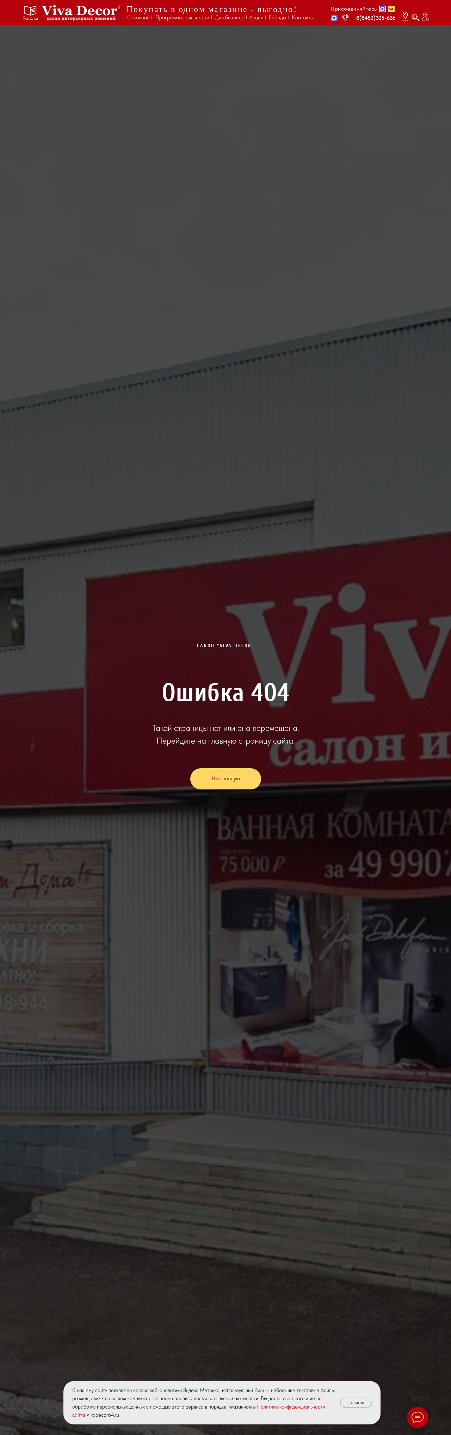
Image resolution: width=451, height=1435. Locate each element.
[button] (334, 18)
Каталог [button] (31, 18)
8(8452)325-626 (375, 17)
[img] (81, 12)
